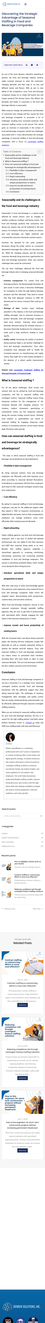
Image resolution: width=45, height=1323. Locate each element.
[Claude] (37, 65)
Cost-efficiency (16, 173)
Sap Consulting (7, 842)
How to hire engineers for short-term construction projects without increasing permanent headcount (22, 1125)
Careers (5, 833)
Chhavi (9, 743)
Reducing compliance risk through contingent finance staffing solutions (23, 1050)
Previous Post (9, 909)
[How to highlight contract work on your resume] (6, 865)
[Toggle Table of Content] (38, 152)
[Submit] (41, 816)
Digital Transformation (10, 838)
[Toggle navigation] (25, 4)
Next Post (36, 909)
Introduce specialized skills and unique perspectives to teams (23, 181)
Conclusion (14, 192)
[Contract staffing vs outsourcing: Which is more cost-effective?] (6, 878)
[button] (22, 1005)
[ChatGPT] (26, 65)
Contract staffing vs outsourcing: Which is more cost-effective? (22, 984)
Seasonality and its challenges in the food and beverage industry (20, 156)
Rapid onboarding (17, 176)
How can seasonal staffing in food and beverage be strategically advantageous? (23, 165)
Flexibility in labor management (23, 170)
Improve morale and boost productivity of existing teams (23, 187)
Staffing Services (8, 846)
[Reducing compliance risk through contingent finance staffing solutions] (6, 893)
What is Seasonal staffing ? (16, 161)
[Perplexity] (32, 65)
